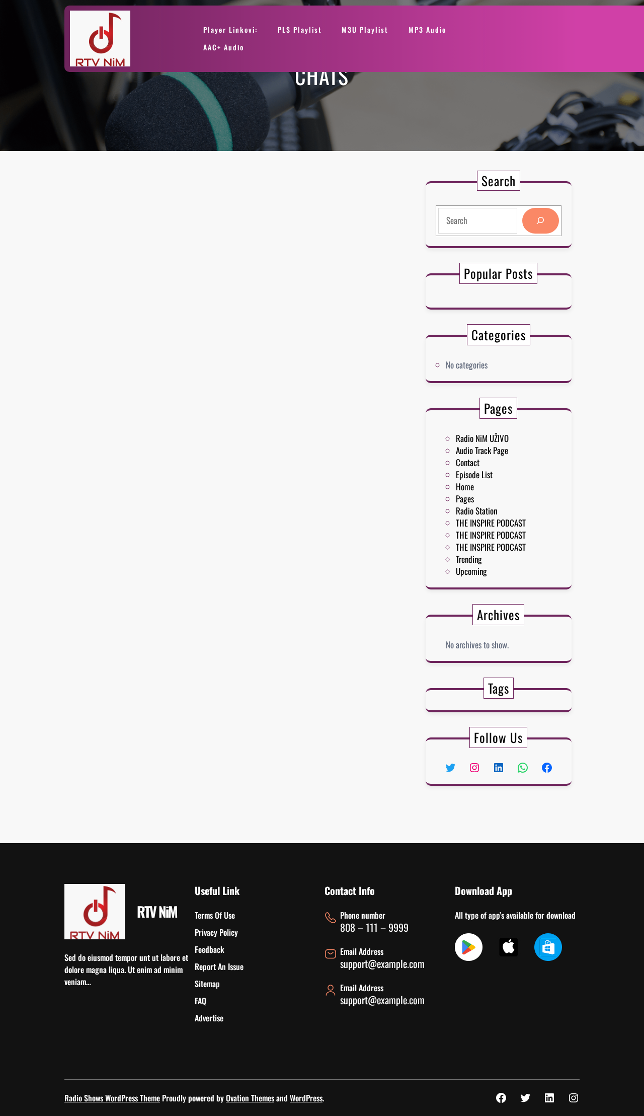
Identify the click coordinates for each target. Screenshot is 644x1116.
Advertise (209, 1018)
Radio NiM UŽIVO (482, 438)
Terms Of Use (215, 915)
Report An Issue (219, 966)
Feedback (209, 949)
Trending (469, 559)
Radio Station (476, 510)
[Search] (540, 221)
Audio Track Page (482, 450)
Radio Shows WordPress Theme (112, 1098)
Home (465, 486)
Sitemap (207, 984)
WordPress (306, 1098)
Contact (467, 462)
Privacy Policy (216, 932)
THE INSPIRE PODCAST (491, 522)
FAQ (200, 1001)
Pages (465, 498)
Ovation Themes (250, 1098)
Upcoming (471, 571)
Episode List (474, 474)
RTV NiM (157, 911)
